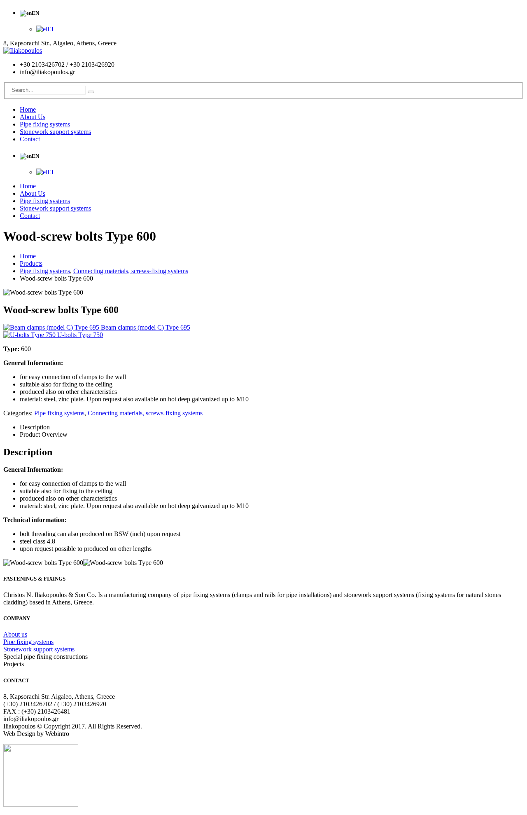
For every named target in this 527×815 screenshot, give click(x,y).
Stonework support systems (55, 131)
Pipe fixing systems (45, 124)
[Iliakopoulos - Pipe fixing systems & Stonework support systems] (22, 50)
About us (15, 634)
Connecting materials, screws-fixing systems (145, 413)
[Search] (91, 92)
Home (28, 109)
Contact (30, 139)
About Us (32, 116)
